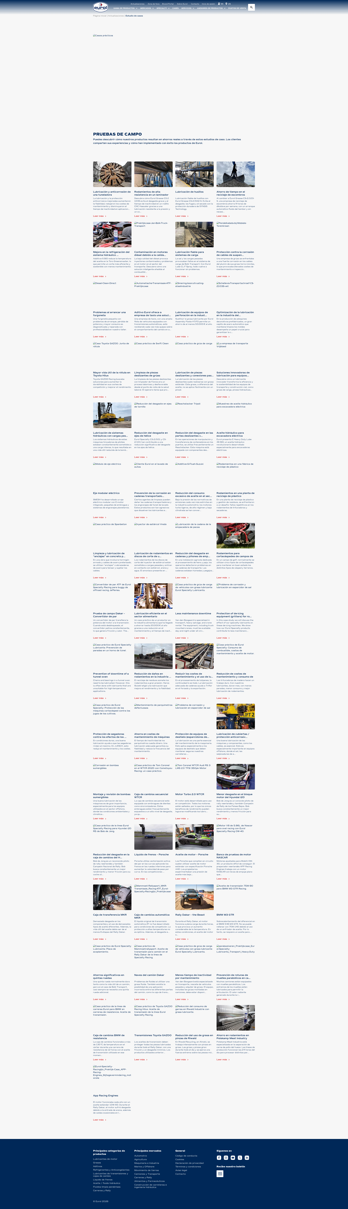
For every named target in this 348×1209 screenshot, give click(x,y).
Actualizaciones (116, 16)
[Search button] (251, 7)
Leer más (98, 216)
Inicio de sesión (208, 4)
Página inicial (99, 16)
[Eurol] (102, 7)
